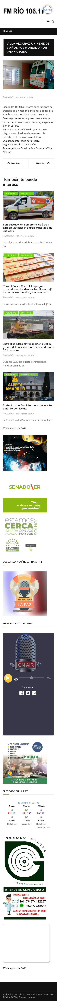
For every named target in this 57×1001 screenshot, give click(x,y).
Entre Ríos (26, 313)
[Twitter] (28, 694)
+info (48, 827)
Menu (8, 31)
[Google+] (34, 694)
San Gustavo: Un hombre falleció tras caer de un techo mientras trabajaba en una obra (27, 228)
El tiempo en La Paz (28, 802)
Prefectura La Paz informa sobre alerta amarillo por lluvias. (27, 407)
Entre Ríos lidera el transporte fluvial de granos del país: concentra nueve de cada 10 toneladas (28, 347)
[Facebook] (21, 694)
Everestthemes (27, 997)
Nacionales (26, 255)
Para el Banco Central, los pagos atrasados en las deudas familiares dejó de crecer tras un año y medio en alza (27, 289)
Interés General (28, 374)
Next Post (41, 163)
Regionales (26, 193)
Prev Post (16, 163)
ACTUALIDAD (11, 193)
